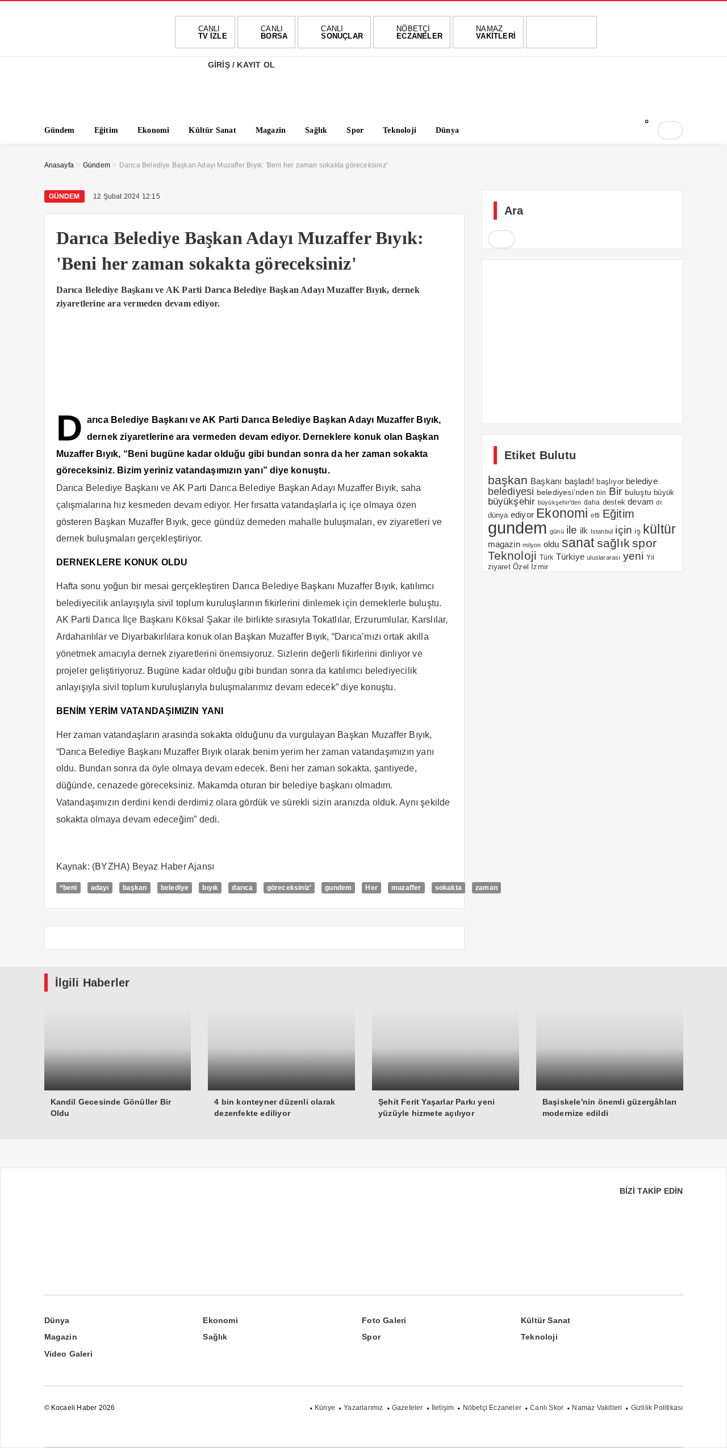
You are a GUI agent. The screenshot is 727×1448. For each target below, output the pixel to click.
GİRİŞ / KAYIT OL (240, 64)
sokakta (448, 888)
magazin (504, 544)
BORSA (274, 32)
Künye (325, 1408)
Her (371, 888)
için (623, 529)
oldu (551, 544)
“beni (68, 888)
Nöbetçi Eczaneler (492, 1408)
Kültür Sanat (545, 1320)
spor (644, 542)
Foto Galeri (384, 1320)
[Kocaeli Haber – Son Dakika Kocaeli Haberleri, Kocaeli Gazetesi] (101, 98)
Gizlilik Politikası (657, 1408)
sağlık (613, 542)
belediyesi (511, 491)
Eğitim (618, 513)
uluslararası (603, 557)
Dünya (57, 1320)
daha (592, 502)
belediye (175, 888)
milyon (532, 545)
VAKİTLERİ (496, 32)
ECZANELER (419, 32)
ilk (584, 530)
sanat (578, 542)
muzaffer (406, 888)
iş (637, 530)
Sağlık (215, 1336)
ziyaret (499, 567)
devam (641, 501)
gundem (338, 888)
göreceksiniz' (289, 888)
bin (601, 493)
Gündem (64, 196)
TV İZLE (212, 32)
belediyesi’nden (565, 492)
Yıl (650, 557)
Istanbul (602, 531)
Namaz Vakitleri (597, 1408)
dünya (498, 515)
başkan (135, 888)
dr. (659, 502)
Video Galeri (68, 1353)
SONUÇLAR (342, 32)
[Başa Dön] (707, 1428)
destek (614, 502)
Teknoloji (512, 555)
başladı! (580, 481)
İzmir (539, 567)
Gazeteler (407, 1408)
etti (595, 515)
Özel (521, 567)
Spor (371, 1336)
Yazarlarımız (363, 1408)
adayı (100, 888)
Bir (615, 491)
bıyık (210, 888)
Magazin (60, 1336)
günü (557, 531)
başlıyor (610, 481)
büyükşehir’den (560, 502)
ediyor (522, 514)
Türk (547, 557)
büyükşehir (512, 501)
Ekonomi (562, 513)
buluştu (638, 492)
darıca (242, 888)
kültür (659, 529)
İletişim (443, 1408)
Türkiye (570, 556)
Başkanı (546, 481)
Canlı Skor (546, 1408)
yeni (633, 556)
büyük (664, 492)
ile (572, 530)
